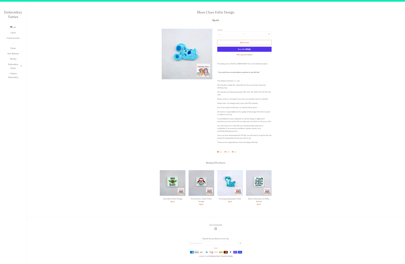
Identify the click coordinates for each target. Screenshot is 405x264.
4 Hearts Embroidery (13, 75)
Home (13, 48)
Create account (13, 38)
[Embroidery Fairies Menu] (21, 66)
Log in (13, 32)
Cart (14, 27)
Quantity (220, 30)
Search (216, 248)
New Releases (13, 53)
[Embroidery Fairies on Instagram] (215, 229)
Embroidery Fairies (13, 14)
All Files (13, 59)
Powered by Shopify (227, 256)
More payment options (244, 55)
